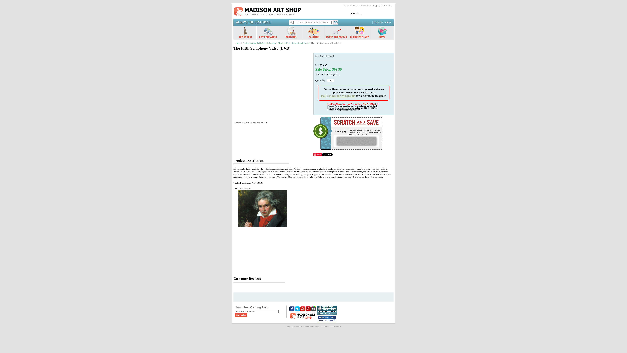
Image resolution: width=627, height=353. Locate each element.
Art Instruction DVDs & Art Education (259, 43)
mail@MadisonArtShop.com (338, 95)
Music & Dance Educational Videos (293, 43)
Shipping (376, 5)
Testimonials (365, 5)
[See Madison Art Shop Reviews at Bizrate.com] (327, 319)
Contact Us (386, 5)
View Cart (356, 13)
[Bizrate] (332, 320)
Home (346, 5)
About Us (354, 5)
